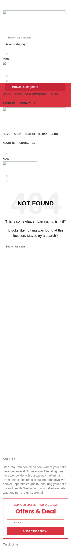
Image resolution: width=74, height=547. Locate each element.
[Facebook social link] (26, 2)
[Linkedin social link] (40, 2)
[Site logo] (34, 21)
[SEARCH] (62, 40)
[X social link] (31, 2)
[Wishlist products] (4, 49)
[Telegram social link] (45, 2)
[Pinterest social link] (35, 2)
